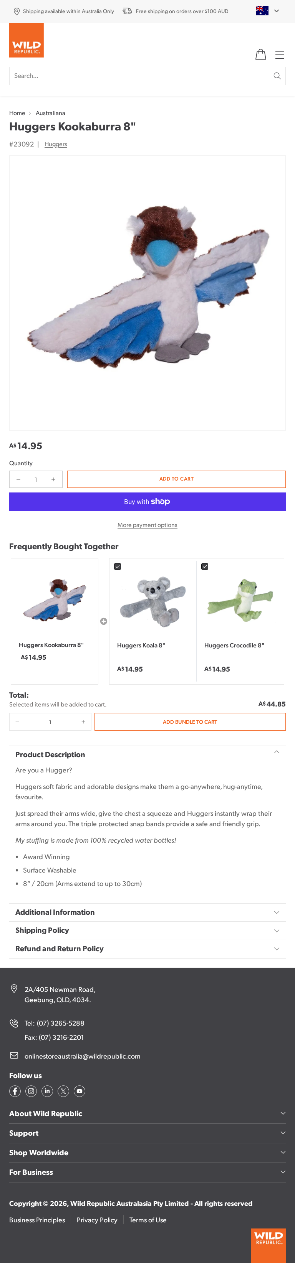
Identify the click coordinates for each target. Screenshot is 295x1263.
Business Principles (37, 1219)
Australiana (50, 113)
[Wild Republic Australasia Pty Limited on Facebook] (14, 1092)
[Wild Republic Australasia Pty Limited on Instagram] (30, 1092)
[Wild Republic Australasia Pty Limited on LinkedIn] (46, 1092)
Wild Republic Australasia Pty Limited (129, 1203)
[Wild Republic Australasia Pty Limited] (26, 42)
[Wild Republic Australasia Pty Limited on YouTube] (79, 1092)
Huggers (56, 144)
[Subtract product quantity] (18, 479)
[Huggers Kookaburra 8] (147, 293)
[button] (17, 721)
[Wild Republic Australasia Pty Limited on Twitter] (62, 1092)
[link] (153, 602)
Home (17, 113)
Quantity (21, 463)
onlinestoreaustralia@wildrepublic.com (83, 1055)
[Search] (277, 76)
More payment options (147, 524)
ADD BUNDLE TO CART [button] (190, 721)
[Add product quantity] (53, 479)
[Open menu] (280, 54)
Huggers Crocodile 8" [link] (234, 645)
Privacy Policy (97, 1219)
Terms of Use (148, 1219)
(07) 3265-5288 (61, 1022)
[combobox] (263, 10)
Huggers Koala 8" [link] (141, 645)
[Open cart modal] (260, 54)
